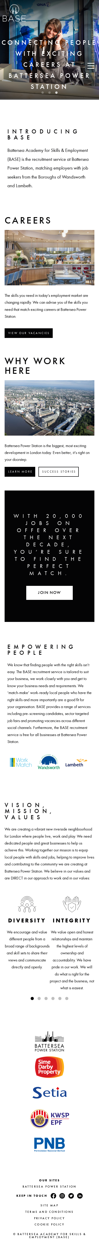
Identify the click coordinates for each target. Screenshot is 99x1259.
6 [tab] (66, 998)
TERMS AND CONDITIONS (49, 1212)
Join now (49, 592)
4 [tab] (53, 998)
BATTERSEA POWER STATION (50, 1186)
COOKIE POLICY (49, 1224)
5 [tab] (60, 998)
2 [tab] (49, 93)
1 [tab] (42, 93)
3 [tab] (56, 93)
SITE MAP (49, 1205)
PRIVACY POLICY (49, 1218)
